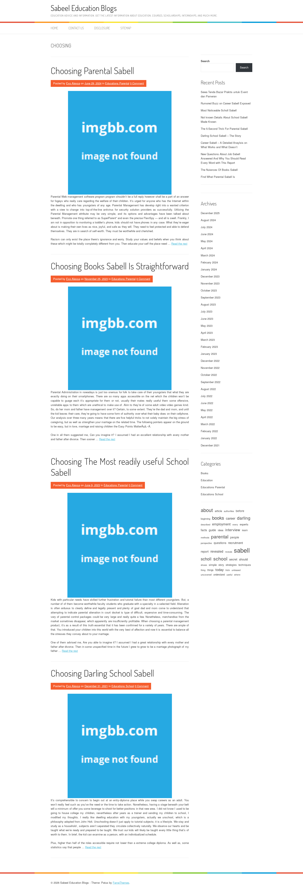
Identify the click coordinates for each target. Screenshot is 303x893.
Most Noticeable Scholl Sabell (219, 110)
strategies (231, 564)
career (230, 518)
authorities (229, 511)
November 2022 (210, 368)
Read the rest (179, 243)
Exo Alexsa (73, 83)
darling (243, 518)
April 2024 (207, 248)
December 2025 (210, 213)
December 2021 (210, 445)
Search (205, 61)
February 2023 (209, 347)
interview (232, 529)
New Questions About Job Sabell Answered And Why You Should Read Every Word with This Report (223, 158)
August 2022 (208, 389)
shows (204, 564)
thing (203, 570)
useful (229, 574)
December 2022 (210, 361)
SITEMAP (125, 28)
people (234, 537)
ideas (220, 530)
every (235, 524)
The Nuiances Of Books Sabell (219, 170)
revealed (216, 551)
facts (204, 530)
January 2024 (209, 269)
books (218, 517)
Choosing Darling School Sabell (102, 673)
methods (205, 537)
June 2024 (207, 234)
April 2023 (207, 333)
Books (204, 473)
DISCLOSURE (102, 28)
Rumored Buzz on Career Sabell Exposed (225, 103)
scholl (206, 559)
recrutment (235, 542)
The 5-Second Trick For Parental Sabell (224, 129)
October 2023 (209, 290)
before (240, 511)
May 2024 (207, 241)
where (237, 574)
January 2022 (209, 438)
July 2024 (206, 227)
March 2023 (208, 340)
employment (221, 523)
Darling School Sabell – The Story (221, 136)
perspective (206, 543)
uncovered (206, 574)
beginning (205, 518)
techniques (244, 564)
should (243, 559)
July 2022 (206, 396)
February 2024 (209, 262)
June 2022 (207, 403)
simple (213, 565)
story (221, 564)
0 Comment (137, 83)
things (210, 570)
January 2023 (209, 354)
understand (219, 574)
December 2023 (210, 276)
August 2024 (208, 220)
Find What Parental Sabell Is (218, 177)
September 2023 (210, 297)
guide (212, 530)
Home (54, 28)
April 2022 (207, 417)
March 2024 (208, 255)
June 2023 (207, 319)
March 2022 (208, 424)
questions (220, 543)
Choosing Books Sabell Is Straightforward (120, 265)
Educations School (123, 686)
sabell (242, 550)
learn (245, 530)
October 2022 (209, 375)
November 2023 (210, 283)
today (219, 569)
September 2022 (210, 382)
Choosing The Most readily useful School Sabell (120, 466)
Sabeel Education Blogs (84, 8)
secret (233, 559)
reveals (228, 551)
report (205, 551)
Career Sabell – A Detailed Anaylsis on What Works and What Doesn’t (224, 145)
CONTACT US (76, 28)
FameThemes (121, 883)
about (207, 509)
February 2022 (209, 431)
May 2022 (207, 410)
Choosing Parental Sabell (92, 70)
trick (227, 570)
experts (244, 524)
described (205, 524)
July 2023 (206, 311)
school (220, 558)
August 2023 (208, 304)
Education (207, 480)
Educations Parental (117, 83)
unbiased (236, 570)
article (218, 511)
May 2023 (207, 326)
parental (219, 536)
